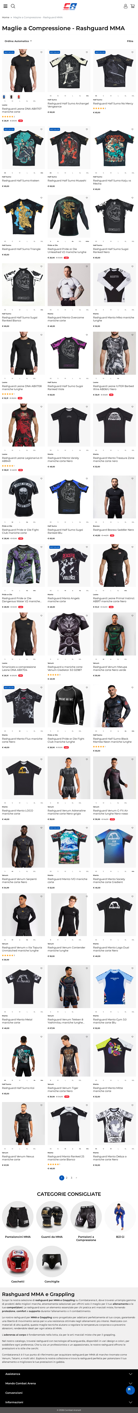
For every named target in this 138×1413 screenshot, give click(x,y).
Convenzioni (14, 1392)
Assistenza (12, 1374)
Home (5, 17)
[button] (130, 1390)
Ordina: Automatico (17, 41)
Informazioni (14, 1402)
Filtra (130, 41)
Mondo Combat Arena (20, 1383)
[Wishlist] (41, 51)
